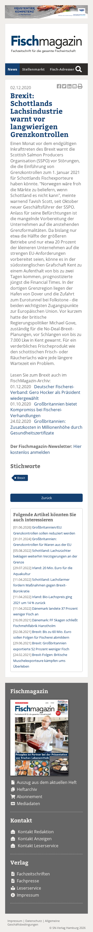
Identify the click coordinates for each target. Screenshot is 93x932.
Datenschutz (33, 921)
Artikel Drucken (80, 89)
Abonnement (29, 796)
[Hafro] (46, 17)
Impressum (28, 895)
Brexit (21, 478)
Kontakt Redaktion (36, 832)
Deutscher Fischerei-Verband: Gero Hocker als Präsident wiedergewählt (45, 392)
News (12, 69)
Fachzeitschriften (33, 874)
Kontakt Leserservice (38, 846)
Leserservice (29, 888)
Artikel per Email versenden (75, 89)
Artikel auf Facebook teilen (59, 89)
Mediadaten (28, 803)
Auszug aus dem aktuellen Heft (47, 782)
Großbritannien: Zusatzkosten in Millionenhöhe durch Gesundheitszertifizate (46, 427)
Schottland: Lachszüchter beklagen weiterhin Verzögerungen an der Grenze (45, 556)
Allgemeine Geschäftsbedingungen (33, 922)
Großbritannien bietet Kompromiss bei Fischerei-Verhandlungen (43, 409)
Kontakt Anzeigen (35, 839)
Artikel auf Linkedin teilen (69, 89)
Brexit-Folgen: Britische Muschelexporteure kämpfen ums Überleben (40, 660)
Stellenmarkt (33, 69)
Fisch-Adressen (62, 69)
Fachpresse (28, 881)
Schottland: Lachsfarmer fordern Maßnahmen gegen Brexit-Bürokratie (41, 585)
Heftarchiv (27, 789)
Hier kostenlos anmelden (46, 449)
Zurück (46, 497)
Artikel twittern (64, 89)
